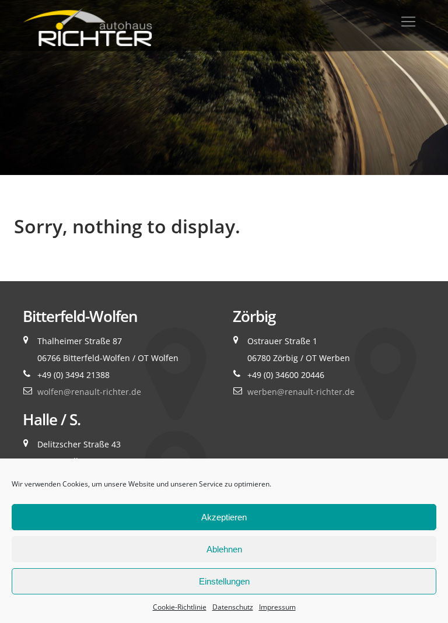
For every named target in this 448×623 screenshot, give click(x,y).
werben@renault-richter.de (301, 391)
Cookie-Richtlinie (179, 607)
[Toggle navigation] (408, 21)
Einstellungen (224, 581)
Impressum (277, 607)
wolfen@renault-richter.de (89, 391)
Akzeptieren (224, 517)
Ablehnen (224, 549)
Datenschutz (232, 607)
